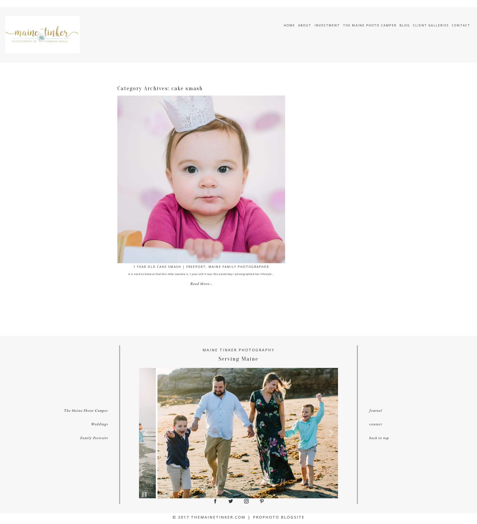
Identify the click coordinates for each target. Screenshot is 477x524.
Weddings (99, 424)
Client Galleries (431, 25)
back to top (379, 438)
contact (375, 424)
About (305, 25)
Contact (461, 25)
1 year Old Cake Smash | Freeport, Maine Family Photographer (201, 267)
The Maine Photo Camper (370, 25)
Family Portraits (94, 438)
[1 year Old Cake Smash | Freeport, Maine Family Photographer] (201, 179)
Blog (404, 25)
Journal (375, 411)
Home (289, 25)
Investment (327, 25)
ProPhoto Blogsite (279, 517)
